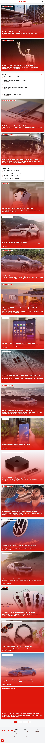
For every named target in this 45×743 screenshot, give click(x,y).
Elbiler (15, 734)
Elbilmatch (16, 738)
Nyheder (15, 731)
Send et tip (37, 731)
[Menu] (2, 1)
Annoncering (26, 734)
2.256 (27, 721)
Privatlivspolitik (27, 736)
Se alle (41, 74)
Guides (15, 736)
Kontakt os (26, 733)
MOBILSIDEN (22, 1)
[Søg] (43, 2)
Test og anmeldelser (18, 733)
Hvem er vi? (26, 731)
